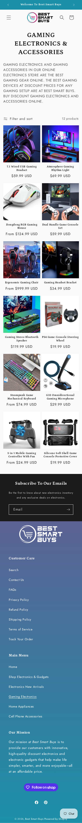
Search (14, 570)
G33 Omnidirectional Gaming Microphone (60, 397)
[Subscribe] (68, 509)
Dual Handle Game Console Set (60, 226)
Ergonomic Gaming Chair (21, 282)
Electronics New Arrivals (26, 687)
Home (13, 667)
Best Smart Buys (34, 819)
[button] (9, 17)
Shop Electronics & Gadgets (29, 677)
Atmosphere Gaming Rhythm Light (60, 168)
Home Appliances (21, 706)
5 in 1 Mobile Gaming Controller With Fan (21, 455)
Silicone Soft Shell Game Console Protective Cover (60, 455)
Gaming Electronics (23, 696)
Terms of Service (21, 629)
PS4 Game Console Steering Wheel (60, 339)
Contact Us (16, 580)
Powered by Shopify (56, 819)
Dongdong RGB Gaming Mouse (21, 226)
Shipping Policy (20, 619)
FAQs (12, 589)
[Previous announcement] (8, 5)
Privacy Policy (19, 600)
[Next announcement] (74, 5)
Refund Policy (18, 609)
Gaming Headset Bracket (60, 282)
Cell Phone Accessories (25, 716)
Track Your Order (21, 639)
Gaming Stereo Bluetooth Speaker (21, 339)
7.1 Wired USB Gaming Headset (22, 168)
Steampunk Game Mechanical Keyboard (21, 397)
